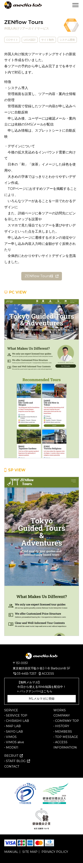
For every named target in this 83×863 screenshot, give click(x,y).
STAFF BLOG (16, 761)
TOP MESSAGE (66, 737)
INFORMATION (65, 747)
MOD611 (12, 747)
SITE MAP (29, 852)
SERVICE (11, 710)
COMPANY (61, 715)
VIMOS (11, 737)
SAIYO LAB (14, 731)
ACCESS (48, 674)
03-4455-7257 (26, 674)
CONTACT (11, 766)
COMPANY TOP (67, 721)
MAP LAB (13, 726)
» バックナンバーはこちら (34, 691)
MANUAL (11, 852)
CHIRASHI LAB (17, 721)
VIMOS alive (15, 742)
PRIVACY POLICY (55, 852)
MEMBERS (63, 731)
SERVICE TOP (16, 715)
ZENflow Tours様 (39, 276)
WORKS (59, 710)
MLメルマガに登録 (41, 698)
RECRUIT (11, 756)
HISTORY (62, 726)
